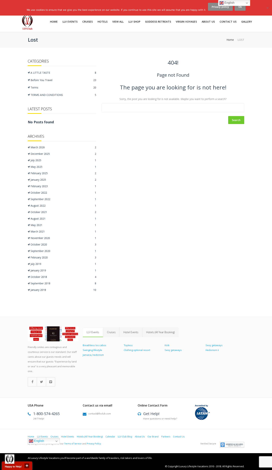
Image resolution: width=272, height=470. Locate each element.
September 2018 (63, 283)
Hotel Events (130, 332)
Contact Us (228, 21)
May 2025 (63, 166)
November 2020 (63, 238)
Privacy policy (220, 7)
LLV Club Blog (125, 436)
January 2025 (63, 179)
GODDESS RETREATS (158, 21)
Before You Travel (63, 80)
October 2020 (63, 244)
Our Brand (153, 436)
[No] (267, 10)
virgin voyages (186, 21)
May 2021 (63, 225)
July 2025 (63, 160)
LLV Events (70, 21)
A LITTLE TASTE (63, 72)
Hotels (103, 21)
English (38, 440)
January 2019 (63, 270)
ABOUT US (208, 21)
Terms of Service (73, 443)
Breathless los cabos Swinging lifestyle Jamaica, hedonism (94, 350)
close (26, 465)
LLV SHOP (134, 21)
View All (118, 21)
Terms (63, 87)
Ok (240, 7)
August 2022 (63, 205)
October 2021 (63, 212)
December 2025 (63, 153)
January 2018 (63, 290)
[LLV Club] (29, 22)
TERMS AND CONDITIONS (63, 95)
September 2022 (63, 199)
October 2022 (63, 192)
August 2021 (63, 218)
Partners (165, 436)
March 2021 (63, 231)
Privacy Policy (94, 443)
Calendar (110, 436)
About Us (140, 436)
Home (54, 21)
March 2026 (63, 147)
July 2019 (63, 264)
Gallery (246, 21)
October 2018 (63, 277)
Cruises (87, 21)
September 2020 (63, 251)
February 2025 (63, 173)
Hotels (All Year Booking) (160, 332)
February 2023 (63, 186)
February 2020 (63, 257)
